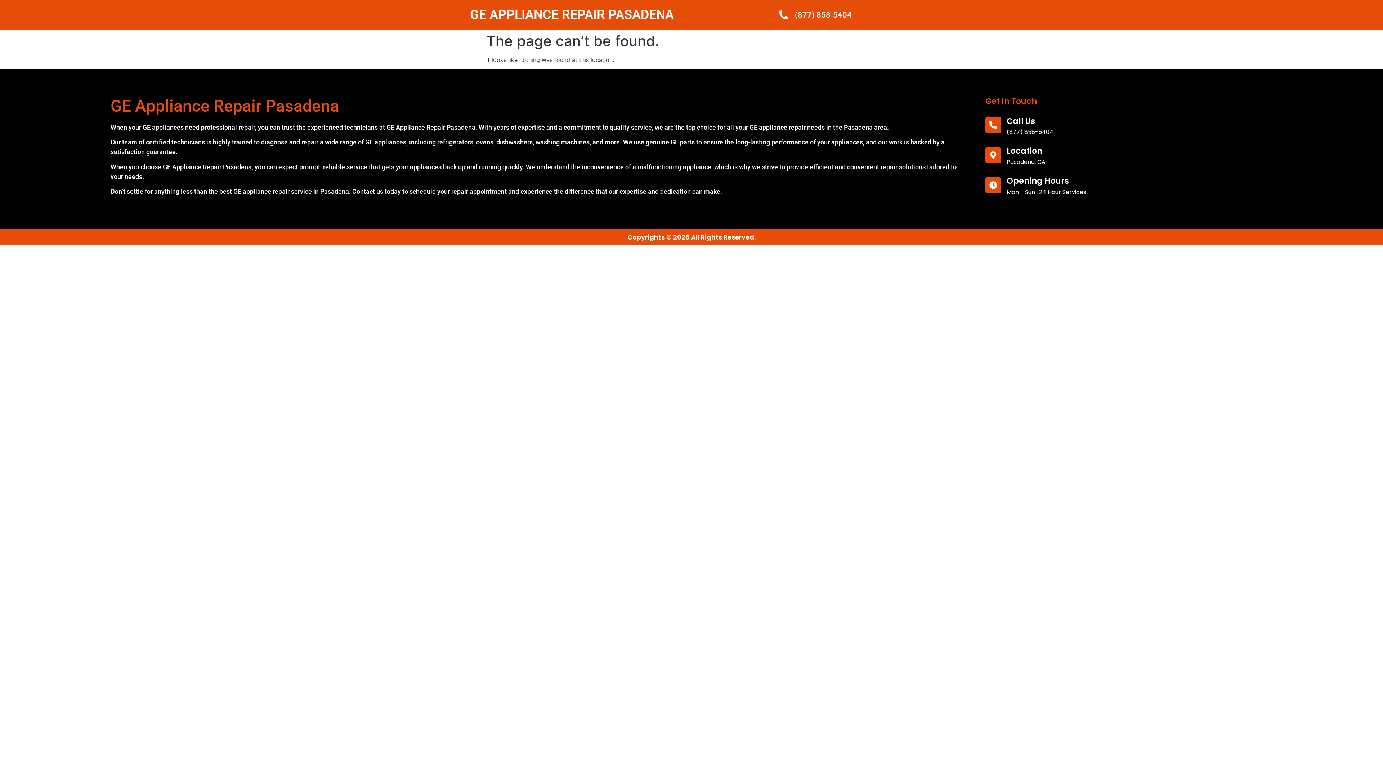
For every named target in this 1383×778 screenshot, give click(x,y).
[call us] (993, 125)
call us (1021, 121)
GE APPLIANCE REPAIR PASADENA (572, 14)
